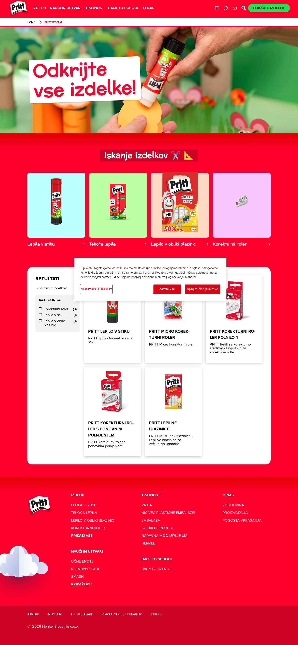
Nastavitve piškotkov (96, 288)
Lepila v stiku (60, 315)
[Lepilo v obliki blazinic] (180, 208)
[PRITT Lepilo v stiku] (112, 319)
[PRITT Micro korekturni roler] (173, 319)
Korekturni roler (60, 309)
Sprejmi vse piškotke (202, 289)
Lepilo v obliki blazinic (60, 323)
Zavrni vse (167, 289)
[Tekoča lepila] (118, 208)
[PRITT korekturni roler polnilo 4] (234, 319)
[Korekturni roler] (242, 208)
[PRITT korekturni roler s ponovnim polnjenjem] (112, 411)
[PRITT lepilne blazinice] (173, 411)
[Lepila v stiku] (56, 208)
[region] (150, 279)
